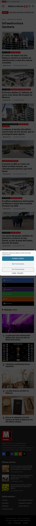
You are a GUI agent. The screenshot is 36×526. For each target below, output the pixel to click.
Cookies (14, 273)
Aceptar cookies (18, 258)
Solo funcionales (18, 264)
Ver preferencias (18, 269)
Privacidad (20, 273)
